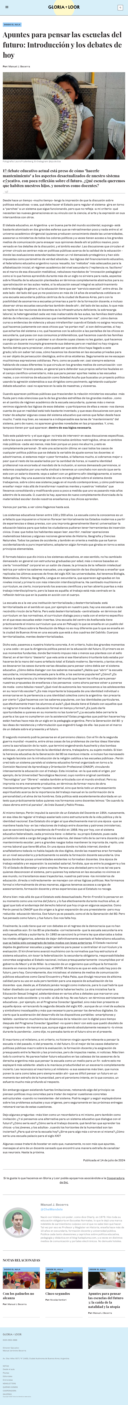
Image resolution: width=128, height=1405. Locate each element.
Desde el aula (12, 24)
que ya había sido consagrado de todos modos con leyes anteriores (47, 943)
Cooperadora (9, 1391)
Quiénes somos (10, 1387)
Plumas (6, 1373)
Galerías (7, 1394)
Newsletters (9, 1383)
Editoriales (7, 1376)
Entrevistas (8, 1380)
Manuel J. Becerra (19, 66)
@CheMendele (52, 1209)
